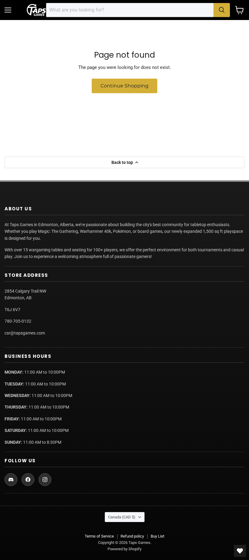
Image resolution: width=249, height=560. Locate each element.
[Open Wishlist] (240, 551)
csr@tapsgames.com (25, 333)
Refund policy (132, 536)
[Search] (221, 10)
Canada (121, 517)
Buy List (157, 536)
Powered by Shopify (124, 549)
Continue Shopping (124, 86)
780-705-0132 (18, 321)
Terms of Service (99, 536)
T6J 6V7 (12, 309)
